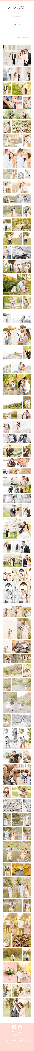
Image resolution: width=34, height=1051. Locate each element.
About (17, 22)
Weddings (17, 24)
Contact (17, 29)
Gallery (17, 17)
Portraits (17, 27)
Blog (17, 19)
